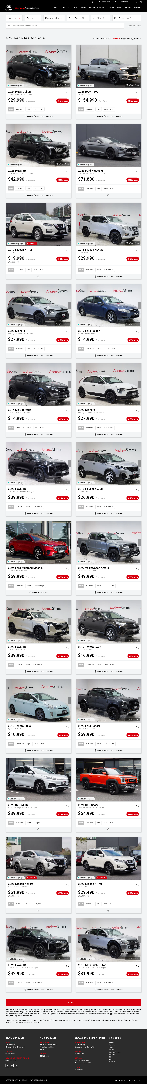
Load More (73, 1003)
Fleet (119, 8)
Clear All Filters (134, 26)
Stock (74, 8)
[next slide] (69, 66)
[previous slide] (7, 66)
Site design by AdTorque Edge (127, 1080)
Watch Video (64, 85)
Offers (83, 8)
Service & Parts (96, 8)
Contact (138, 8)
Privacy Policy (41, 1080)
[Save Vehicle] (67, 93)
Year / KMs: (97, 18)
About (128, 8)
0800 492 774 (11, 1060)
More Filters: (119, 18)
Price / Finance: (75, 18)
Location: (11, 18)
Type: (29, 18)
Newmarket (97, 2)
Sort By (116, 38)
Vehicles (65, 8)
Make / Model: (51, 18)
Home (55, 8)
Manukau (117, 2)
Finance (110, 8)
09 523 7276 (106, 2)
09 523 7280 (125, 2)
